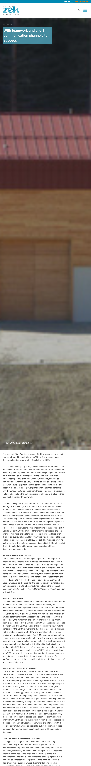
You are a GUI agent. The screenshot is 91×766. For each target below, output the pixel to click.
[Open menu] (85, 10)
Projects (8, 25)
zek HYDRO (68, 2)
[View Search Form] (79, 10)
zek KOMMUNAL (81, 2)
